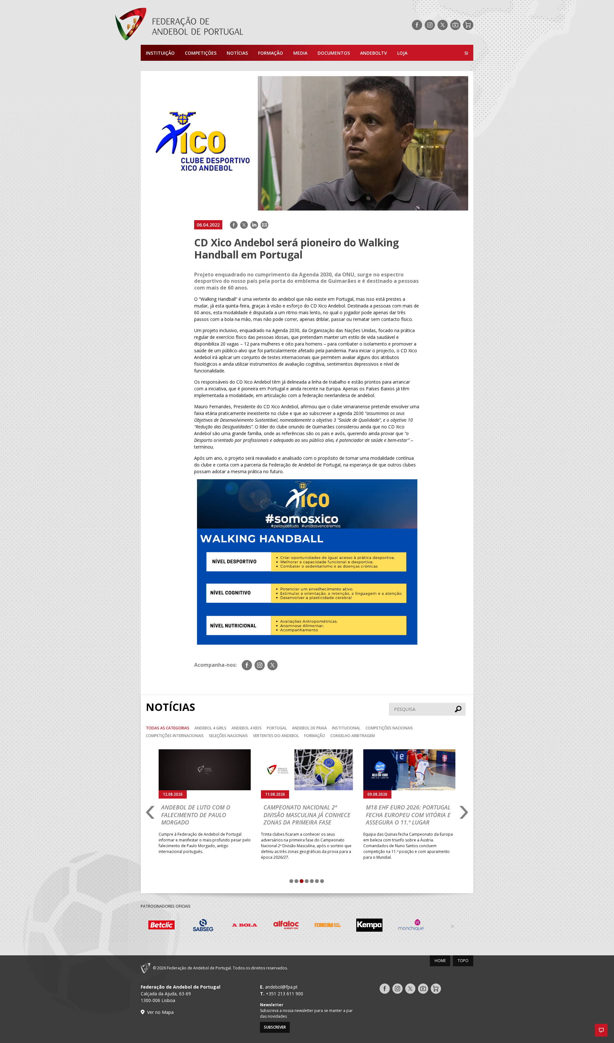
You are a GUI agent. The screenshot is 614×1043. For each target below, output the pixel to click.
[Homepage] (205, 25)
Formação (270, 53)
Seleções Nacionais (228, 735)
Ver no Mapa (160, 1012)
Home (440, 960)
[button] (601, 1030)
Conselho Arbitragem (352, 735)
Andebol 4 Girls (210, 728)
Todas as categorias (167, 728)
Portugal (277, 728)
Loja (402, 53)
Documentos (334, 53)
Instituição (160, 53)
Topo (463, 960)
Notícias (237, 53)
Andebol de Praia (309, 728)
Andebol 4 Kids (247, 728)
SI (466, 53)
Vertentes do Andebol (276, 735)
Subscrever (275, 1027)
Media (300, 53)
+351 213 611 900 (284, 994)
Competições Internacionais (175, 735)
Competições (200, 53)
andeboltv (373, 53)
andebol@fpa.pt (281, 987)
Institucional (346, 728)
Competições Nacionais (389, 728)
